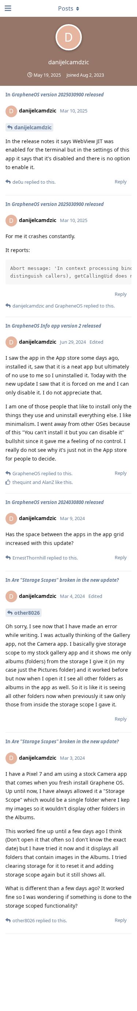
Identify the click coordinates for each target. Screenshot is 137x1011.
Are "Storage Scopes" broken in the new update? (65, 580)
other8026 (27, 612)
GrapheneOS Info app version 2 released (56, 326)
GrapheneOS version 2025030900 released (58, 94)
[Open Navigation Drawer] (7, 8)
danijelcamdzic (33, 127)
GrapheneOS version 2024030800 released (58, 502)
